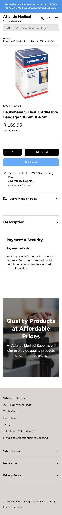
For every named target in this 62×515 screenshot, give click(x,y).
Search (6, 507)
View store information (20, 185)
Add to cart (41, 152)
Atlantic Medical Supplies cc (23, 501)
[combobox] (31, 27)
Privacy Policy (19, 507)
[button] (49, 18)
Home (6, 38)
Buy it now (31, 162)
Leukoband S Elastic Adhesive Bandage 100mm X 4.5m (28, 41)
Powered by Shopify (46, 501)
